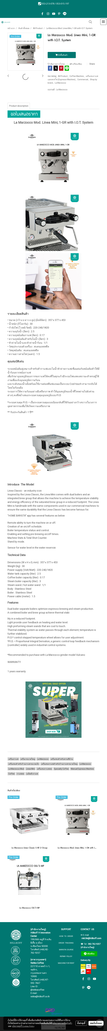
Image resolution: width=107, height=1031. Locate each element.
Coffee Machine (77, 76)
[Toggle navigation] (103, 22)
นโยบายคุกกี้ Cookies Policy (23, 1026)
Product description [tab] (18, 106)
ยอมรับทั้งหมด (96, 1023)
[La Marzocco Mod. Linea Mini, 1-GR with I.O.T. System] (25, 52)
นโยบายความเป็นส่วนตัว (62, 1023)
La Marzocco (60, 83)
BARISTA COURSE (66, 950)
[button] (89, 21)
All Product (63, 76)
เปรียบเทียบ (77, 64)
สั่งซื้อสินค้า (63, 55)
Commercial (82, 79)
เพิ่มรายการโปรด (57, 64)
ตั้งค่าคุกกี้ (81, 1023)
